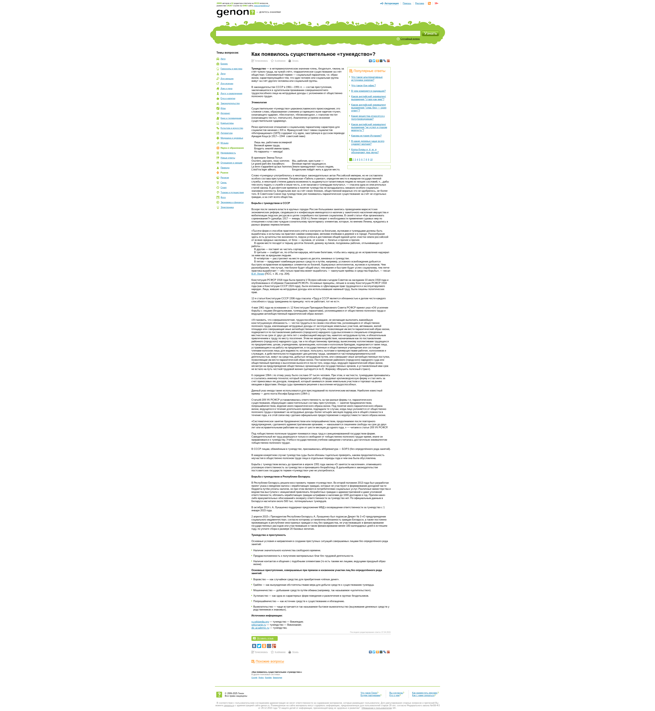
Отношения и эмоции (231, 162)
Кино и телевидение (231, 118)
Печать (295, 61)
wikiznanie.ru (258, 624)
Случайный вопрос (410, 39)
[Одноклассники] (377, 61)
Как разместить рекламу (425, 693)
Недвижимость (228, 153)
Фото (223, 197)
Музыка (224, 143)
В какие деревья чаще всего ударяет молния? (367, 142)
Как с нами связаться (423, 695)
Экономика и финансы (232, 202)
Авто (223, 59)
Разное (224, 172)
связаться (229, 705)
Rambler (268, 678)
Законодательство (230, 103)
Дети (223, 73)
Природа (225, 167)
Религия (225, 177)
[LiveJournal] (385, 61)
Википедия (277, 678)
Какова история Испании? (366, 135)
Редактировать (261, 61)
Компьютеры (227, 123)
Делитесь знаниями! (270, 12)
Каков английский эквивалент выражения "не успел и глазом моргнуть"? (369, 127)
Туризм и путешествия (232, 192)
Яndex (261, 678)
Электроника (227, 207)
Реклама (419, 3)
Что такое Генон (369, 693)
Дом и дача (226, 88)
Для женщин (227, 78)
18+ (436, 3)
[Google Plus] (388, 61)
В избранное (280, 61)
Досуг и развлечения (231, 93)
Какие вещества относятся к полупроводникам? (368, 117)
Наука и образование (232, 148)
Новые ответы (228, 158)
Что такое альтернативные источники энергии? (367, 78)
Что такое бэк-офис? (363, 85)
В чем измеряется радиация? (368, 90)
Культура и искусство (232, 128)
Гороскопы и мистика (231, 68)
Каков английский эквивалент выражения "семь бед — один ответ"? (368, 107)
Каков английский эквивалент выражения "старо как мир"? (368, 98)
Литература (226, 133)
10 (371, 159)
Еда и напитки (228, 98)
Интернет (225, 113)
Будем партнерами (370, 695)
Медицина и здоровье (232, 138)
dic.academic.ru (260, 627)
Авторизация (391, 3)
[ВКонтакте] (370, 61)
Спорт (224, 187)
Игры (223, 108)
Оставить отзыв (265, 638)
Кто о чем (394, 695)
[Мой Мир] (381, 61)
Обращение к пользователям (377, 708)
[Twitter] (374, 61)
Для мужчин (227, 83)
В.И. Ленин (257, 273)
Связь (224, 182)
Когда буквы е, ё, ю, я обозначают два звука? (365, 151)
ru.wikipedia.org (260, 621)
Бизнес (224, 63)
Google (254, 678)
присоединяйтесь (261, 6)
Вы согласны (396, 693)
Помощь (407, 3)
